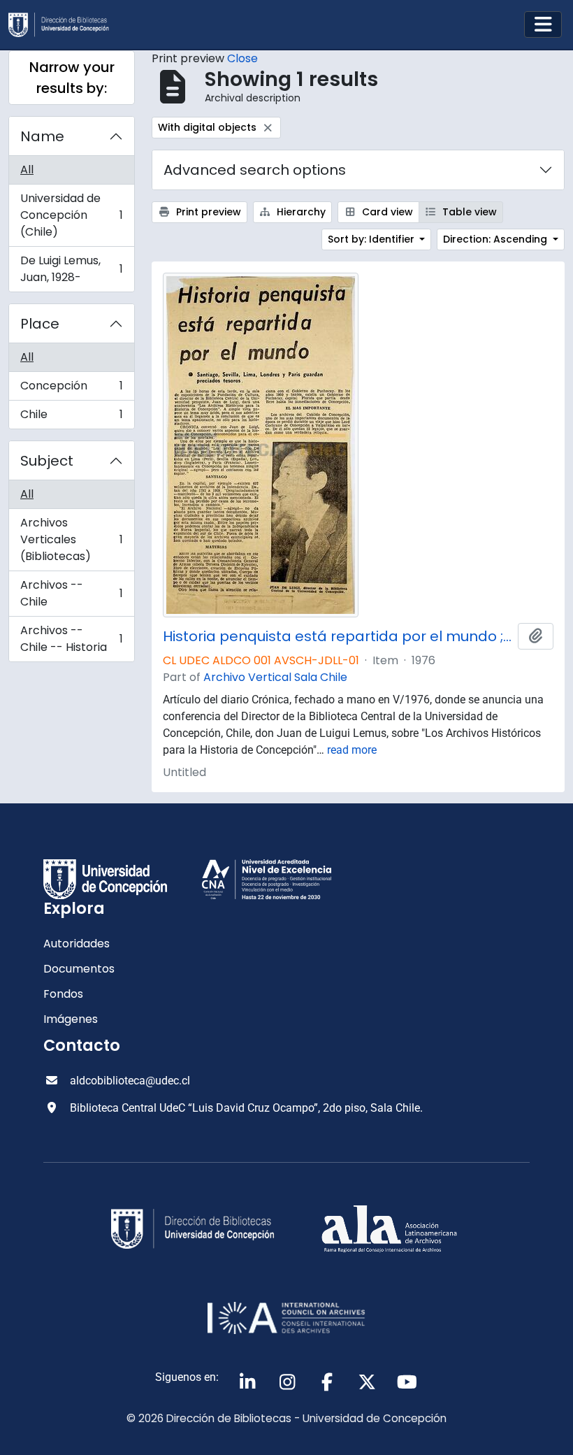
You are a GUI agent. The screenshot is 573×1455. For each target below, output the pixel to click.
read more (352, 750)
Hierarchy (300, 212)
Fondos (63, 994)
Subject (46, 461)
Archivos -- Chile (71, 593)
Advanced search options (255, 170)
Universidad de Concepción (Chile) (71, 215)
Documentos (79, 969)
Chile (71, 417)
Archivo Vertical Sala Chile (275, 677)
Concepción (71, 389)
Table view (468, 212)
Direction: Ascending (496, 239)
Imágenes (70, 1019)
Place (39, 324)
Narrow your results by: (72, 77)
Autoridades (76, 944)
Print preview (207, 212)
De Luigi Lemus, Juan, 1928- (71, 268)
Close (242, 58)
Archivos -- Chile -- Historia (71, 638)
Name (42, 136)
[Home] (64, 25)
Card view (386, 212)
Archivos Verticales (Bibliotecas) (71, 539)
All (27, 170)
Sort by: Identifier (372, 239)
